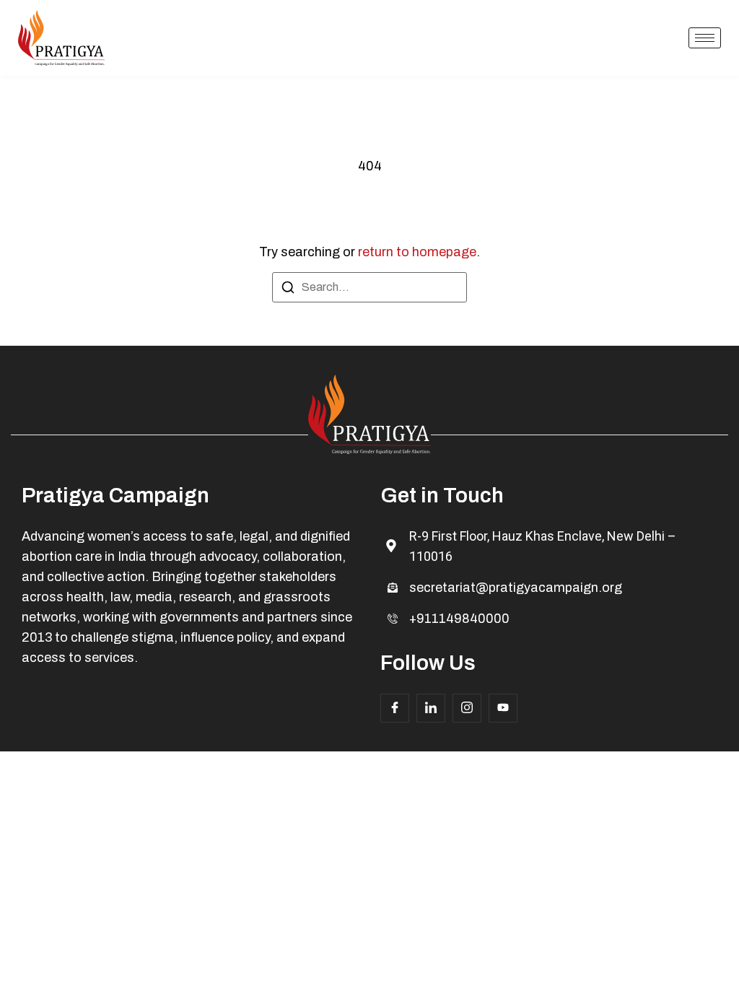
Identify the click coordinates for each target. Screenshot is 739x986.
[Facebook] (394, 708)
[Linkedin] (430, 708)
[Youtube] (503, 708)
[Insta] (466, 708)
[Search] (288, 290)
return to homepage (417, 252)
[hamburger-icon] (704, 37)
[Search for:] (369, 287)
